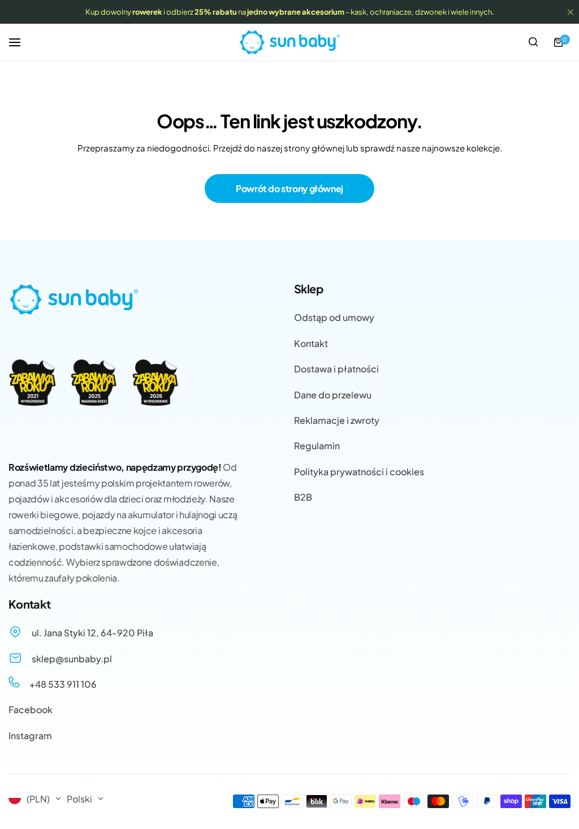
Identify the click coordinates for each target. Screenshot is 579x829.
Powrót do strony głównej (289, 188)
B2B (303, 497)
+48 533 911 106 (62, 684)
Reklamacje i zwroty (336, 420)
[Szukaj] (533, 42)
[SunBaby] (289, 42)
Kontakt (311, 343)
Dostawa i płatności (336, 369)
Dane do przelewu (332, 395)
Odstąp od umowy (334, 317)
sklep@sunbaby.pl (71, 659)
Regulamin (317, 446)
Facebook (30, 709)
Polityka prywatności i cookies (359, 472)
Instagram (30, 735)
